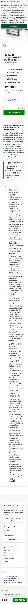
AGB (5, 555)
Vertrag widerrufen (14, 539)
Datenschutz (7, 553)
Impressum (6, 561)
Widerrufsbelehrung (8, 564)
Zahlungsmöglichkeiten (9, 558)
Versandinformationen (9, 535)
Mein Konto (6, 530)
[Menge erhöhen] (23, 108)
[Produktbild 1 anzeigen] (4, 45)
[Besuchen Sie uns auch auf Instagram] (6, 590)
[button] (14, 30)
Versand (18, 594)
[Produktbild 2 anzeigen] (10, 45)
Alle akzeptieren (14, 26)
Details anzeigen (20, 22)
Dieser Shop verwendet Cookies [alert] (10, 2)
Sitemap (6, 533)
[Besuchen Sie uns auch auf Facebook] (2, 590)
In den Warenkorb (20, 600)
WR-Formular (7, 550)
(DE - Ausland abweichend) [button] (12, 100)
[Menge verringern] (6, 108)
